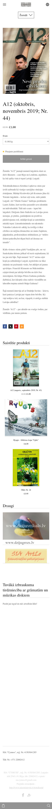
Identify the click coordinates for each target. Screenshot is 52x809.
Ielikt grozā (26, 158)
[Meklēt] (48, 805)
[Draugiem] (29, 795)
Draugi (8, 505)
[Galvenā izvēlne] (4, 4)
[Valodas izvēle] (47, 4)
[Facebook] (23, 795)
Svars (5, 135)
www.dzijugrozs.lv (19, 542)
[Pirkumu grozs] (3, 805)
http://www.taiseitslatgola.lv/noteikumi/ (26, 787)
